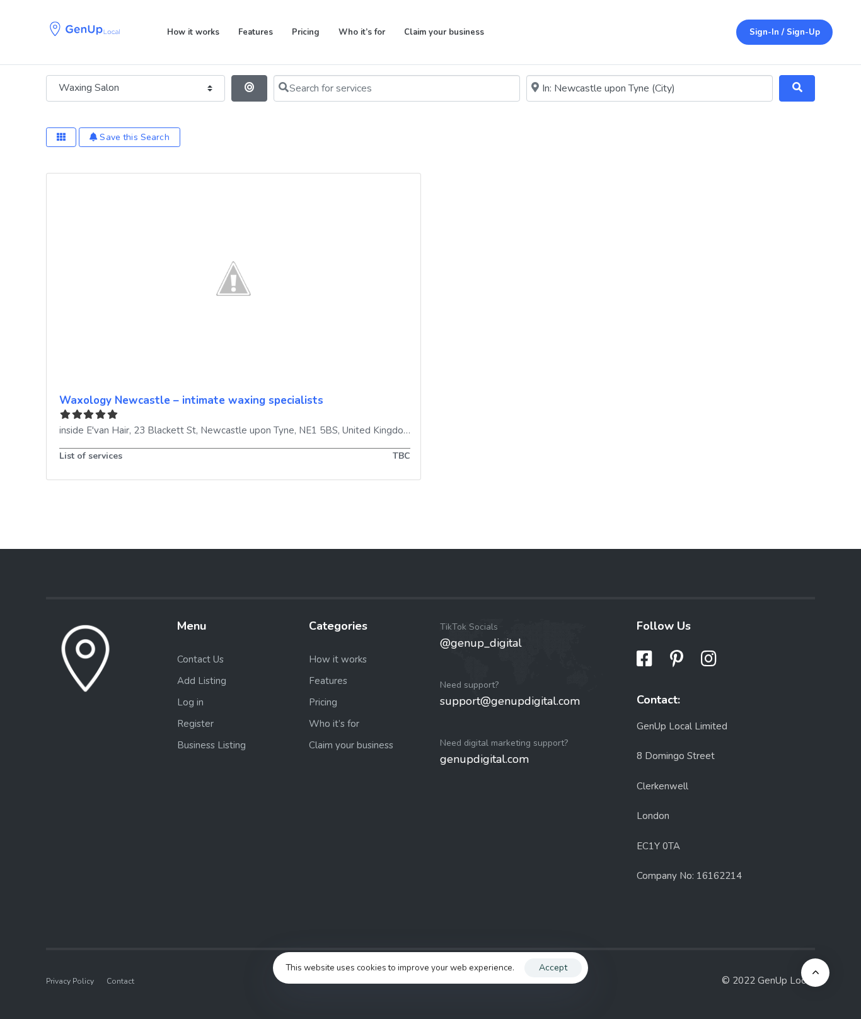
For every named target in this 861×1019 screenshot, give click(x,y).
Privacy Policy (70, 981)
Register (195, 723)
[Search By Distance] (249, 88)
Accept (553, 968)
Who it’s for (361, 32)
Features (255, 32)
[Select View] (61, 137)
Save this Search (133, 137)
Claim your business (444, 32)
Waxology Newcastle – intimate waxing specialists (191, 400)
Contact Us (200, 659)
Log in (190, 702)
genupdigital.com (484, 759)
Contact (120, 981)
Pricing (306, 32)
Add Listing (201, 680)
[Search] (797, 88)
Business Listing (211, 745)
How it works (193, 32)
